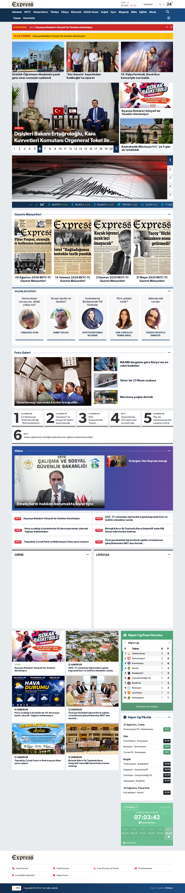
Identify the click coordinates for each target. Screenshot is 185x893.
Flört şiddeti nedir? (124, 300)
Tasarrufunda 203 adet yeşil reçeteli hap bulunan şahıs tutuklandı (128, 420)
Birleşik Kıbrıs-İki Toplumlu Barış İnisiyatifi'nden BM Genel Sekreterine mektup (88, 763)
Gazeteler (29, 18)
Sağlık (104, 12)
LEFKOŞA (102, 554)
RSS (18, 888)
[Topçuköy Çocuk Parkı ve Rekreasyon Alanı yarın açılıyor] (38, 738)
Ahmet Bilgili (61, 333)
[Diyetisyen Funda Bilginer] (92, 318)
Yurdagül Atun (29, 333)
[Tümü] (169, 214)
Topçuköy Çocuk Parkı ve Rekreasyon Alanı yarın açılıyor (56, 542)
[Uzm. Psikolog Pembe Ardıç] (124, 318)
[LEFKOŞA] (169, 554)
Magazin (124, 12)
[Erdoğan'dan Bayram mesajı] (116, 461)
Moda (152, 12)
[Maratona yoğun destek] (106, 397)
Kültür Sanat (91, 12)
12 (70, 148)
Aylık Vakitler (131, 843)
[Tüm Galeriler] (169, 352)
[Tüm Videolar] (169, 451)
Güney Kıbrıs (40, 12)
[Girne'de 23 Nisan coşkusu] (106, 380)
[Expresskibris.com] (23, 4)
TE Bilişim (169, 888)
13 (75, 148)
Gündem (17, 12)
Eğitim (143, 12)
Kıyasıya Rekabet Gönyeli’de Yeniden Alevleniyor (59, 36)
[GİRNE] (87, 554)
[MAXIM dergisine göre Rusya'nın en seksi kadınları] (106, 364)
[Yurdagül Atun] (29, 318)
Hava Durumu (22, 868)
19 (106, 148)
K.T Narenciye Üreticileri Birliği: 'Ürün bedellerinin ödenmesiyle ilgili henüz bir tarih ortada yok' (31, 420)
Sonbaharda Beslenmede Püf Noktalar (93, 301)
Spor (113, 12)
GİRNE (19, 554)
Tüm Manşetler (145, 868)
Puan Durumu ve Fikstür (108, 868)
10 (60, 148)
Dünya (65, 12)
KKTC (27, 12)
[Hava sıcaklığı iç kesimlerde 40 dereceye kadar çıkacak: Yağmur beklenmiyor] (38, 691)
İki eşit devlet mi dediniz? (61, 300)
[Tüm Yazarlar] (169, 291)
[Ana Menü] (168, 18)
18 (100, 148)
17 (95, 148)
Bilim (134, 12)
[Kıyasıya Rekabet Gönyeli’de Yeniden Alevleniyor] (38, 646)
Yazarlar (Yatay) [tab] (25, 291)
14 (80, 148)
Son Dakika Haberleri (25, 875)
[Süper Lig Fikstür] (169, 717)
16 (90, 148)
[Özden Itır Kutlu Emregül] (155, 318)
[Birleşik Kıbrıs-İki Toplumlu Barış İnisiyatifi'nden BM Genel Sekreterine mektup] (92, 738)
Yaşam (17, 18)
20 (111, 148)
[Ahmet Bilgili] (61, 318)
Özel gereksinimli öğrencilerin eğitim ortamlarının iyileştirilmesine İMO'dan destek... (89, 715)
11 (65, 148)
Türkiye (54, 12)
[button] (167, 27)
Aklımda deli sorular (155, 300)
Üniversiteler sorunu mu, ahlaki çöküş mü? (29, 301)
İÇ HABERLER (26, 414)
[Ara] (168, 12)
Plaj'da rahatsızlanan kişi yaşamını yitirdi (162, 420)
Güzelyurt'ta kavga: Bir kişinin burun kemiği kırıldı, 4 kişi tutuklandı (64, 420)
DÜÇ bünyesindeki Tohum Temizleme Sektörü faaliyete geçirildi (96, 420)
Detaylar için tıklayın (147, 706)
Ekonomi (76, 12)
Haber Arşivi (62, 875)
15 (85, 148)
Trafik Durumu (62, 868)
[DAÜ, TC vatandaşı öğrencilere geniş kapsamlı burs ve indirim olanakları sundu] (92, 646)
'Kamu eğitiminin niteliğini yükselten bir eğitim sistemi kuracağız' (59, 437)
